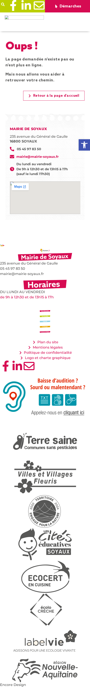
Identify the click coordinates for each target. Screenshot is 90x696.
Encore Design (13, 685)
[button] (3, 4)
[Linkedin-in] (26, 5)
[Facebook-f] (13, 5)
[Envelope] (39, 5)
